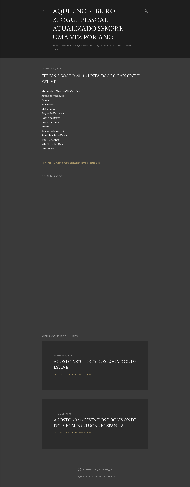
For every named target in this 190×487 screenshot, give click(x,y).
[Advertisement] (95, 300)
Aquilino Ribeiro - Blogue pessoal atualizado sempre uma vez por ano (88, 24)
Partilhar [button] (46, 162)
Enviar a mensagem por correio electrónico (77, 162)
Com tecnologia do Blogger (98, 469)
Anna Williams (107, 476)
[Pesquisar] (146, 10)
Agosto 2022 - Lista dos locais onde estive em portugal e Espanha (95, 422)
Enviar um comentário (78, 374)
